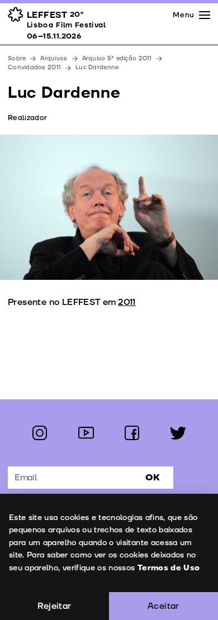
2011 (127, 302)
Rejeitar (54, 606)
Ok (152, 477)
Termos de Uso (169, 567)
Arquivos (53, 58)
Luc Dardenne (97, 67)
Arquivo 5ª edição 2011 (117, 58)
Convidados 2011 (34, 67)
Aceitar (163, 606)
